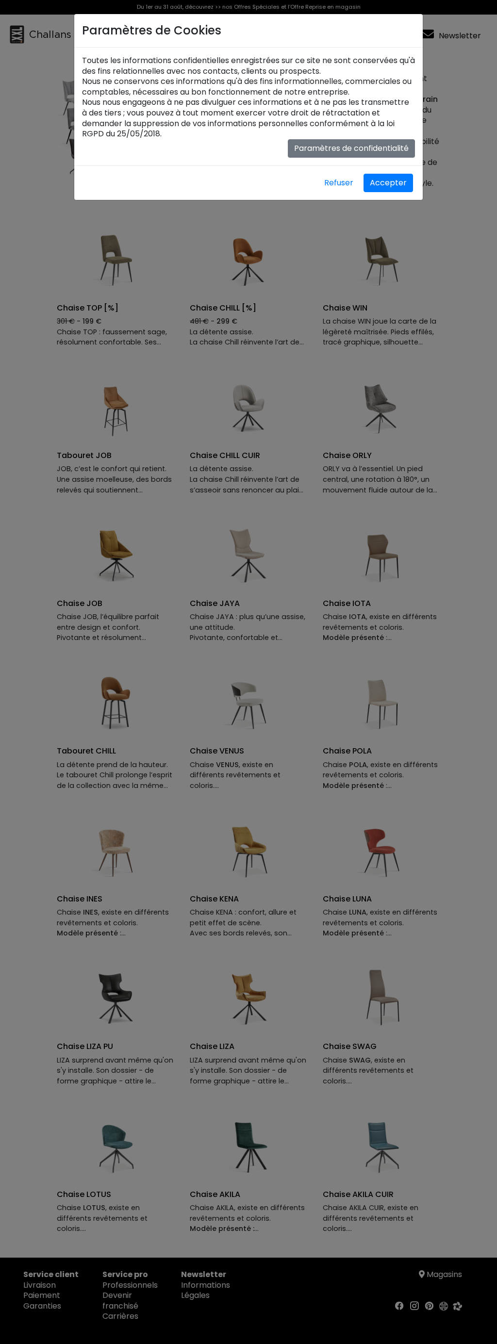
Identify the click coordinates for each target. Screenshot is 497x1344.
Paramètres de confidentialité (351, 148)
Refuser (338, 182)
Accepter (388, 182)
